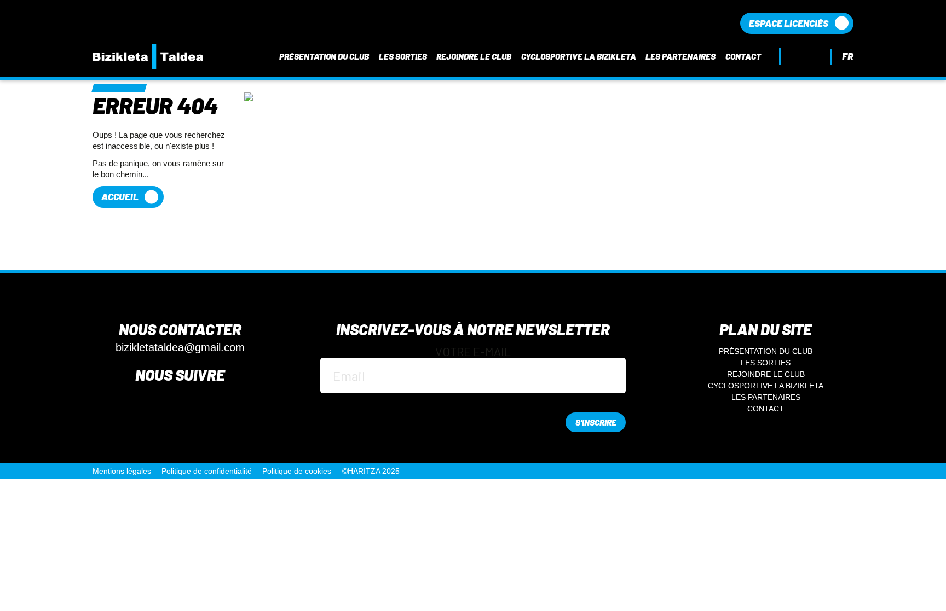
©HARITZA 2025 (371, 471)
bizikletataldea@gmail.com (180, 347)
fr (847, 56)
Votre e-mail (473, 352)
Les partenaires (680, 57)
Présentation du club (324, 57)
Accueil (120, 196)
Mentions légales (122, 471)
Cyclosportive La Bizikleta (578, 57)
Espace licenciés (788, 23)
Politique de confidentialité (206, 471)
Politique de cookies (296, 471)
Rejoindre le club (473, 57)
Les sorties (403, 57)
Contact (743, 57)
